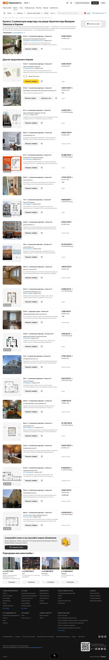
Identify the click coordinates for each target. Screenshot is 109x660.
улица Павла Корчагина (47, 90)
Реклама (17, 636)
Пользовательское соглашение (45, 636)
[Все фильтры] (4, 13)
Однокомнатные (44, 593)
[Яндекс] (103, 656)
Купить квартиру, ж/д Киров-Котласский (69, 628)
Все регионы (61, 603)
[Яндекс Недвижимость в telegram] (105, 637)
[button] (71, 2)
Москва (5, 593)
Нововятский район (95, 595)
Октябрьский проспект (29, 358)
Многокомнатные (44, 595)
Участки (5, 618)
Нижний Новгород (8, 605)
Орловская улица (26, 605)
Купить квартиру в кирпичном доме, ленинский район (73, 620)
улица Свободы (27, 247)
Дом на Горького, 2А (28, 427)
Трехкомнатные (44, 603)
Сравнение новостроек (64, 600)
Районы (60, 595)
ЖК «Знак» (26, 114)
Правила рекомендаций (62, 636)
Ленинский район (94, 593)
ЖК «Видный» (27, 383)
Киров (25, 66)
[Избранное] (67, 2)
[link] (103, 2)
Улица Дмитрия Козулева (28, 593)
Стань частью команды (28, 636)
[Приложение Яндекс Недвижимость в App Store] (96, 648)
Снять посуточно (26, 618)
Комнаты (5, 623)
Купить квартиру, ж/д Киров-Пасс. (67, 618)
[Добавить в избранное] (42, 49)
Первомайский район (96, 600)
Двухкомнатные (44, 598)
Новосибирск (6, 598)
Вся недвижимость (8, 636)
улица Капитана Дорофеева (31, 291)
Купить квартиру (62, 615)
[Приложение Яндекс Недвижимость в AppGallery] (102, 648)
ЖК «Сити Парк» (27, 517)
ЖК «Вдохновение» (28, 68)
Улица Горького (25, 600)
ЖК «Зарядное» (27, 204)
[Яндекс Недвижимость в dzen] (102, 637)
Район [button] (88, 13)
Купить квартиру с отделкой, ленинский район (71, 623)
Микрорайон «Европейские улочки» (33, 40)
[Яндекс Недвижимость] (12, 3)
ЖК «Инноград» (27, 159)
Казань (5, 603)
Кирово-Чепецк (44, 615)
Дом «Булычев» (27, 248)
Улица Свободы (25, 603)
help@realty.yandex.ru (36, 647)
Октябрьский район (95, 598)
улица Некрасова (28, 135)
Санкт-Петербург (7, 595)
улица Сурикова (27, 224)
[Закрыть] (105, 13)
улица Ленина (27, 180)
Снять (23, 615)
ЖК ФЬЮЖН (26, 338)
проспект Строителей (29, 269)
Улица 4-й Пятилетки (27, 598)
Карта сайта (81, 636)
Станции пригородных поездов (66, 593)
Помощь (74, 636)
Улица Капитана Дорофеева (29, 595)
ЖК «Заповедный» (28, 472)
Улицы (59, 598)
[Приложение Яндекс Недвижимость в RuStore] (105, 648)
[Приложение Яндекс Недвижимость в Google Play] (99, 648)
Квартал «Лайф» (27, 293)
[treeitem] (7, 8)
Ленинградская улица (29, 493)
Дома (4, 620)
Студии (42, 600)
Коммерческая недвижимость (11, 615)
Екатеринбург (6, 600)
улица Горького (27, 425)
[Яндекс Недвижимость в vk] (99, 637)
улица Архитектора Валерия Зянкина (33, 39)
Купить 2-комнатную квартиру (66, 625)
